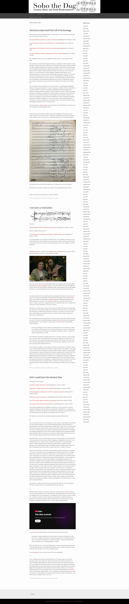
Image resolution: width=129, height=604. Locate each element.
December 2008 (86, 350)
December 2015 (86, 162)
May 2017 (85, 132)
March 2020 (85, 63)
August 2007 (86, 389)
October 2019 (86, 75)
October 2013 (86, 216)
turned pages (35, 552)
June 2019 (85, 85)
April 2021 (85, 53)
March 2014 (85, 204)
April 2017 (85, 135)
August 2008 (86, 360)
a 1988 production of (53, 251)
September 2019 (86, 78)
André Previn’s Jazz (35, 17)
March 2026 (85, 28)
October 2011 (86, 266)
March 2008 (85, 372)
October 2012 (86, 236)
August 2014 (86, 191)
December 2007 (86, 379)
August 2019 (86, 80)
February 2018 (86, 117)
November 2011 (86, 263)
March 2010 (85, 313)
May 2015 (85, 169)
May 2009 (85, 337)
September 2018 (86, 105)
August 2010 (86, 300)
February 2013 (86, 229)
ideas (51, 105)
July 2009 (85, 332)
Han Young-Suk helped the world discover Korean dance (45, 400)
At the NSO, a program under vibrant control (38, 385)
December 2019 (86, 70)
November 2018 (86, 100)
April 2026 (85, 26)
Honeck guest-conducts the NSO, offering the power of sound (42, 403)
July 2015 (85, 164)
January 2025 (86, 36)
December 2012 (86, 231)
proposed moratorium (53, 299)
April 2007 (85, 399)
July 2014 (85, 194)
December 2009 (86, 320)
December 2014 (86, 182)
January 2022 (86, 43)
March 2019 (85, 93)
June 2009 (85, 335)
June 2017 (85, 130)
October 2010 (86, 295)
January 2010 (86, 318)
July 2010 (85, 303)
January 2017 (86, 142)
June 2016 (85, 157)
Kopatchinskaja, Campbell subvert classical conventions (41, 388)
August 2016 (86, 154)
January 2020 (86, 68)
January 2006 (86, 421)
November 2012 (86, 234)
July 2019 (85, 83)
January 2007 (86, 407)
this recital (65, 491)
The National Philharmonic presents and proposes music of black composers (46, 53)
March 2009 (85, 342)
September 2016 (86, 152)
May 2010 (85, 308)
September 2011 (86, 268)
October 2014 (86, 187)
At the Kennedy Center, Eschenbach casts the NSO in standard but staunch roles (47, 234)
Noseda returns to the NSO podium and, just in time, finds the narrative (44, 48)
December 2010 (86, 290)
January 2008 (86, 377)
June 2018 (85, 112)
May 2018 (85, 115)
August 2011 (86, 271)
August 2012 (86, 241)
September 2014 (86, 189)
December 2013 (86, 211)
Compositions (41, 14)
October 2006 (86, 414)
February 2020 (86, 65)
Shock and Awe (61, 321)
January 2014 (86, 209)
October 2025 (86, 31)
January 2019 (86, 97)
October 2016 (86, 149)
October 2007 (86, 384)
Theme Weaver (79, 601)
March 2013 (85, 226)
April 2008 (85, 370)
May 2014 (85, 199)
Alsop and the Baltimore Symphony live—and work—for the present (44, 39)
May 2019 (85, 88)
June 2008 (85, 365)
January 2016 (86, 159)
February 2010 (86, 315)
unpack (45, 105)
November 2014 (86, 184)
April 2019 (85, 90)
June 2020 (85, 55)
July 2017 (85, 127)
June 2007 (85, 394)
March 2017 (85, 137)
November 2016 (86, 147)
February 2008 (86, 374)
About (32, 14)
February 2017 (86, 140)
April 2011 (85, 281)
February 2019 (86, 95)
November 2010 (86, 293)
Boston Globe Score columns (56, 14)
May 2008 (85, 367)
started (41, 105)
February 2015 (86, 177)
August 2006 (86, 419)
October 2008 (86, 355)
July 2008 (85, 362)
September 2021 (86, 46)
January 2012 (86, 258)
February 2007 (86, 404)
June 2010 (85, 305)
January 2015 (86, 179)
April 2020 (85, 60)
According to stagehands (42, 285)
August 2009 (86, 330)
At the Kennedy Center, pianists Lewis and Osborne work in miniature (44, 43)
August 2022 (86, 41)
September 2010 (86, 298)
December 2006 (86, 409)
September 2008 (86, 357)
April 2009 (85, 340)
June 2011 (85, 276)
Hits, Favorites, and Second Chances (78, 14)
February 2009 (86, 345)
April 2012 (85, 251)
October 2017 (86, 120)
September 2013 (86, 219)
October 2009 (86, 325)
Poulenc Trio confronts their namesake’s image (39, 397)
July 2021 (85, 50)
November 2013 (86, 214)
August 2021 (86, 48)
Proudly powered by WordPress (55, 601)
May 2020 (85, 58)
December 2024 (86, 38)
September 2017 (86, 122)
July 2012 (85, 243)
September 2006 (86, 417)
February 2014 (86, 206)
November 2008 (86, 352)
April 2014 (85, 201)
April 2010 (85, 310)
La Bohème (60, 251)
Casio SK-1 (71, 569)
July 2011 (85, 273)
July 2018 (85, 110)
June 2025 (85, 33)
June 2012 (85, 246)
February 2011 (86, 285)
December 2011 (86, 261)
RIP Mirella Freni (33, 251)
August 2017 (86, 125)
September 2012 (86, 238)
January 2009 (86, 347)
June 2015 (85, 167)
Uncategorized (37, 198)
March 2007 (85, 402)
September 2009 (86, 327)
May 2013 (85, 221)
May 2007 (85, 397)
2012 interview (34, 532)
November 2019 (86, 73)
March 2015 (85, 174)
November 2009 (86, 323)
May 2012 (85, 248)
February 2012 (86, 256)
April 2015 (85, 172)
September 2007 (86, 387)
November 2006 (86, 412)
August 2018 (86, 107)
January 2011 (86, 288)
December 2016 (86, 144)
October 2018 (86, 102)
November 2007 (86, 382)
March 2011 (85, 283)
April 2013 (85, 224)
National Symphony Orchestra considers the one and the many (43, 227)
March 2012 (85, 253)
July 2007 (85, 392)
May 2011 (85, 278)
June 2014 (85, 196)
